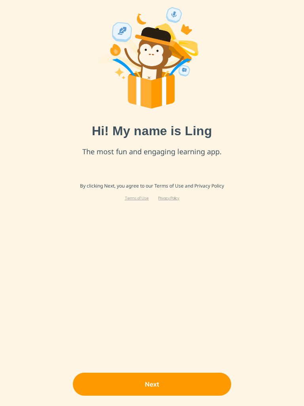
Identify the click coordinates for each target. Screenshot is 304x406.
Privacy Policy (168, 198)
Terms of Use (137, 198)
